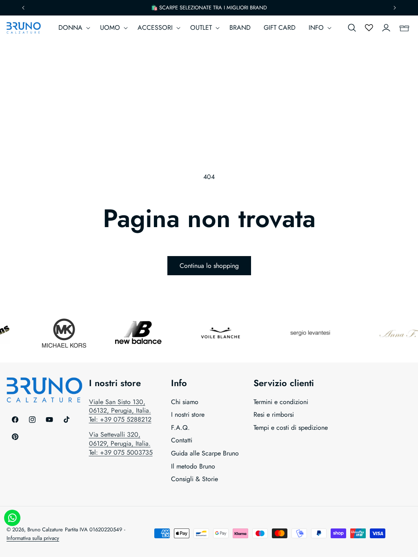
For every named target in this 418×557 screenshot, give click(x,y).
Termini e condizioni (280, 402)
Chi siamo (184, 402)
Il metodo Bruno (193, 466)
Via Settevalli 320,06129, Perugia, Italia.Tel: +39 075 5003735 (121, 443)
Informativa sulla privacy (33, 538)
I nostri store (188, 414)
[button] (72, 28)
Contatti (181, 440)
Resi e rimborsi (273, 414)
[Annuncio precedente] (23, 7)
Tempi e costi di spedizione (290, 427)
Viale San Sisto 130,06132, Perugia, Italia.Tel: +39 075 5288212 (120, 410)
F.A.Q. (180, 427)
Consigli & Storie (194, 479)
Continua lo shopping (209, 265)
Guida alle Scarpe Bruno (205, 453)
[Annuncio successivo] (395, 7)
